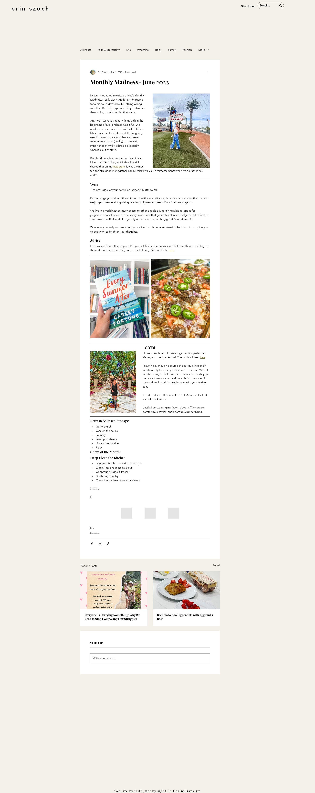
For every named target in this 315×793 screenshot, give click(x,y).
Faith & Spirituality (108, 49)
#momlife (143, 49)
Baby (158, 49)
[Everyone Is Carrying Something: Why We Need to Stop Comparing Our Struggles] (113, 590)
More (201, 49)
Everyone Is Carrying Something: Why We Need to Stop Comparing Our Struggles (112, 617)
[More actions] (208, 72)
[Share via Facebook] (91, 543)
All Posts (85, 49)
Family (172, 49)
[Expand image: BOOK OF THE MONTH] (145, 263)
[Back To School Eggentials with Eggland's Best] (186, 590)
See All (216, 565)
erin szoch (30, 8)
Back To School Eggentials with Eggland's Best (185, 617)
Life (128, 49)
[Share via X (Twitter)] (99, 543)
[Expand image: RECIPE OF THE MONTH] (205, 263)
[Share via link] (107, 543)
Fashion (187, 49)
